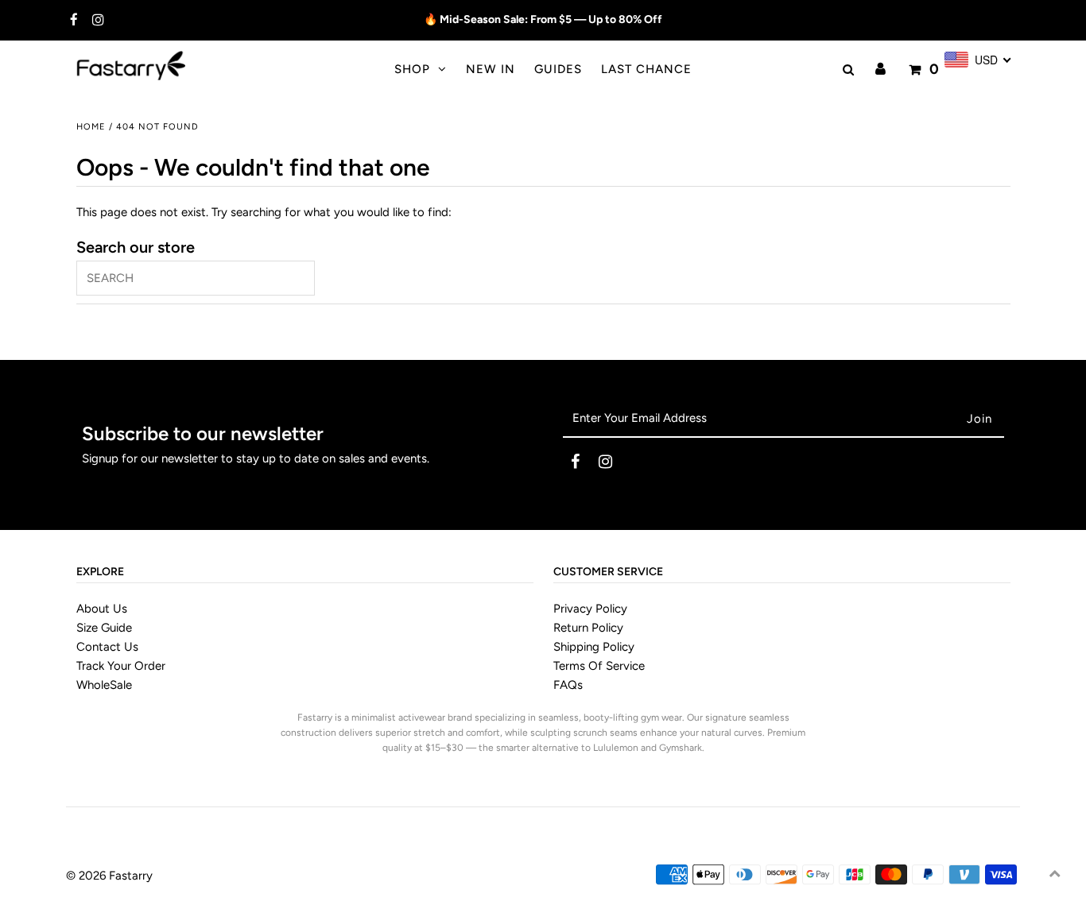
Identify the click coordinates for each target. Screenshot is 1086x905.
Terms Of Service (599, 666)
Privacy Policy (590, 608)
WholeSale (104, 685)
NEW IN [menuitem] (490, 69)
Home (91, 127)
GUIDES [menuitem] (558, 69)
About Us (101, 608)
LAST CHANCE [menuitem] (646, 69)
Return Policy (588, 628)
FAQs (568, 685)
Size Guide (104, 628)
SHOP (412, 69)
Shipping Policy (593, 647)
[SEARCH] (846, 70)
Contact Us (107, 647)
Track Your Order (120, 666)
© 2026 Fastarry (109, 875)
